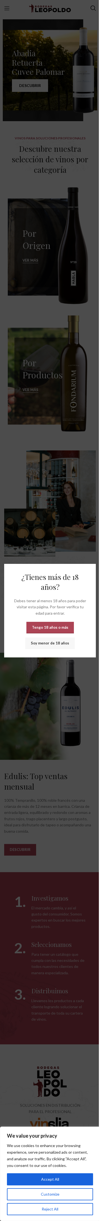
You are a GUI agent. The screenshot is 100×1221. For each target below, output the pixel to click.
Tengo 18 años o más (50, 627)
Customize (50, 1194)
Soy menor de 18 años (50, 643)
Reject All (50, 1209)
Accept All (50, 1179)
